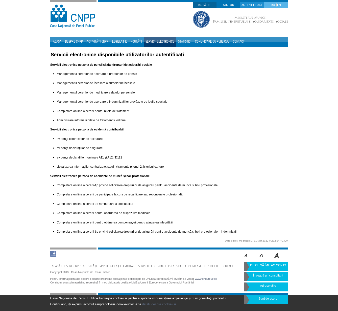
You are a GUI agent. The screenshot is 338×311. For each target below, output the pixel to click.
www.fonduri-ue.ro (206, 278)
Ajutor (228, 4)
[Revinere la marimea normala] (246, 258)
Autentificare (252, 4)
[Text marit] (261, 258)
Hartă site (205, 4)
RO (273, 4)
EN (279, 4)
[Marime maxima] (277, 258)
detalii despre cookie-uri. (159, 304)
